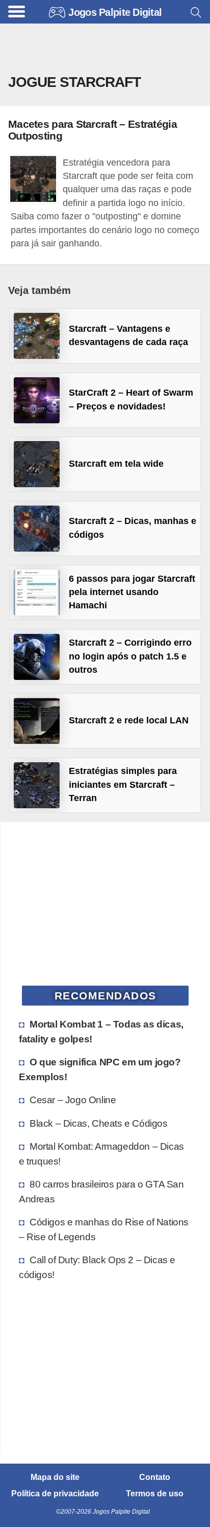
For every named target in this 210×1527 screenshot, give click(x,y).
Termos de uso (154, 1494)
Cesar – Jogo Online (73, 1099)
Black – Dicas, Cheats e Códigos (99, 1123)
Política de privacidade (55, 1494)
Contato (154, 1477)
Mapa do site (55, 1477)
